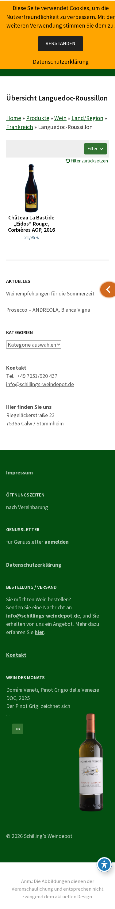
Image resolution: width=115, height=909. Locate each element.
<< (17, 729)
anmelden (56, 541)
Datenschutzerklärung (33, 564)
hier (39, 632)
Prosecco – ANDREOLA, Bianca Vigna (48, 309)
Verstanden (60, 43)
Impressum (19, 472)
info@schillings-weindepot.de (40, 384)
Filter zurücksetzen (89, 161)
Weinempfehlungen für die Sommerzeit (50, 293)
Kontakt (16, 654)
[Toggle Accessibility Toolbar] (104, 864)
